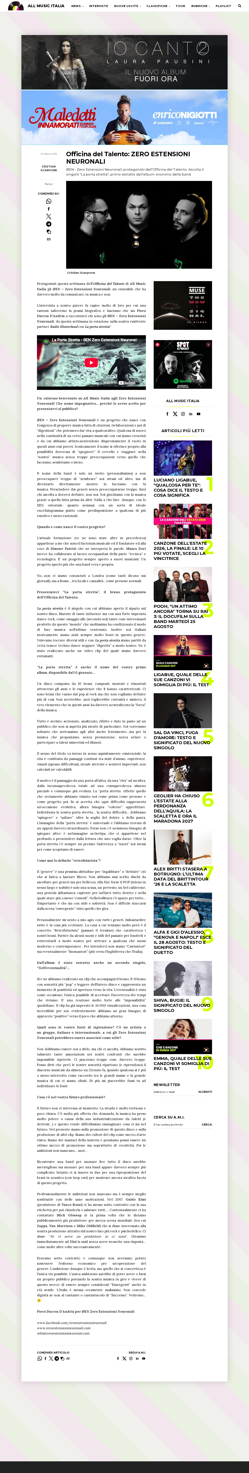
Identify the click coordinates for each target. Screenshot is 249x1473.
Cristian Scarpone (48, 168)
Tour (180, 6)
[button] (48, 231)
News (76, 6)
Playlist (223, 6)
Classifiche (156, 6)
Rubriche (199, 6)
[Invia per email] (48, 239)
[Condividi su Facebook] (48, 208)
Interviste (98, 6)
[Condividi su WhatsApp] (48, 201)
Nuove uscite (126, 6)
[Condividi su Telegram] (48, 224)
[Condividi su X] (48, 216)
